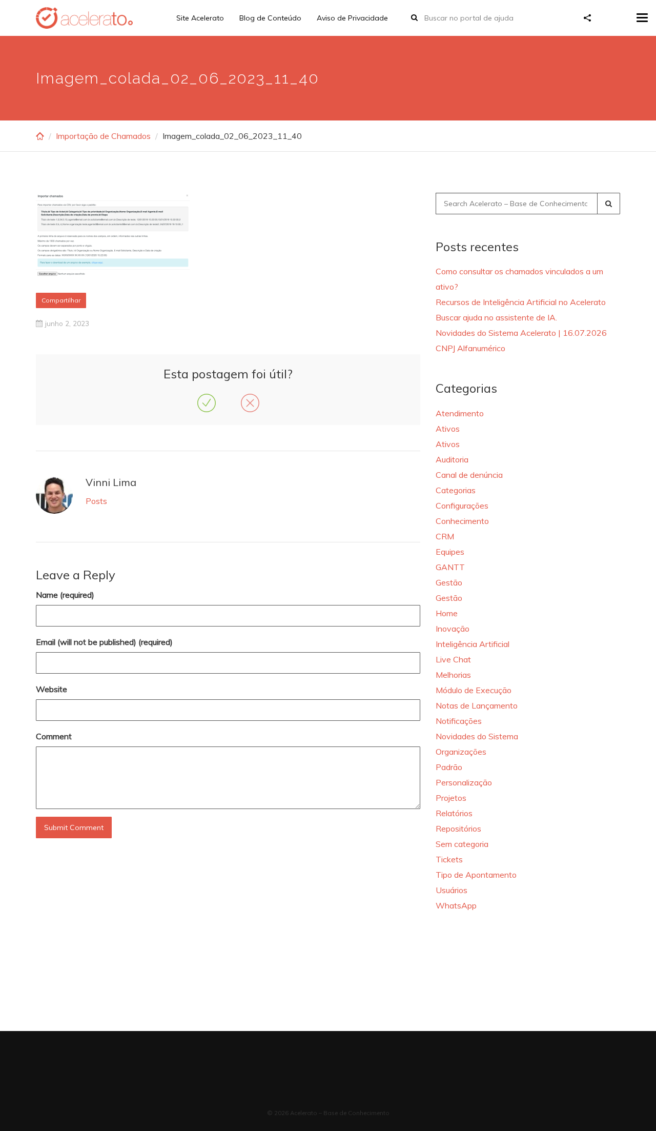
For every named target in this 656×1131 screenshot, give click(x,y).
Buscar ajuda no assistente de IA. (496, 317)
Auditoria (452, 459)
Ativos (448, 428)
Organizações (461, 751)
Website (51, 689)
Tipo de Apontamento (476, 875)
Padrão (449, 767)
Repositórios (458, 828)
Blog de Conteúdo (270, 18)
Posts (96, 501)
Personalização (464, 782)
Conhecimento (462, 521)
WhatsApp (456, 905)
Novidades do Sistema (477, 736)
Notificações (459, 721)
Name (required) (65, 595)
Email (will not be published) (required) (104, 642)
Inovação (452, 628)
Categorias (456, 490)
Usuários (451, 890)
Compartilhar (61, 300)
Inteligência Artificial (472, 644)
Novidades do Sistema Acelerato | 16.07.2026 (521, 333)
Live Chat (453, 659)
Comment (54, 736)
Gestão (449, 582)
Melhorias (453, 675)
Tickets (449, 859)
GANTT (450, 567)
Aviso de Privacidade (352, 18)
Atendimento (460, 413)
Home (447, 613)
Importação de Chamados (103, 136)
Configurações (462, 505)
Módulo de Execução (473, 690)
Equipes (450, 552)
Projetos (451, 798)
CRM (445, 536)
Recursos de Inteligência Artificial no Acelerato (521, 302)
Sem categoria (462, 844)
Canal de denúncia (469, 475)
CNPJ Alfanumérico (470, 348)
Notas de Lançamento (477, 705)
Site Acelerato (200, 18)
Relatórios (454, 813)
